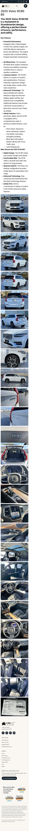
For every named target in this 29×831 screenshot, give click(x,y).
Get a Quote (5, 755)
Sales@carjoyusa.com (7, 746)
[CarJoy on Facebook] (18, 2)
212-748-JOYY (5, 1)
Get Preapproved (6, 760)
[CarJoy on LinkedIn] (24, 2)
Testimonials (5, 762)
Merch (3, 766)
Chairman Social (11, 821)
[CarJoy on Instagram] (21, 2)
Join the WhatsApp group (9, 778)
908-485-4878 (5, 744)
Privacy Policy (5, 820)
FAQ (3, 764)
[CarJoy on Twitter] (26, 2)
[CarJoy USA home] (6, 5)
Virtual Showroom (6, 758)
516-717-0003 (5, 742)
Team (3, 753)
